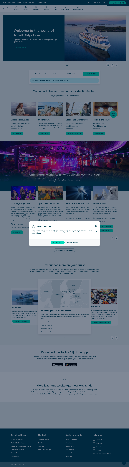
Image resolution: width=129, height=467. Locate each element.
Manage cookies (72, 242)
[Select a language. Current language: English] (96, 226)
